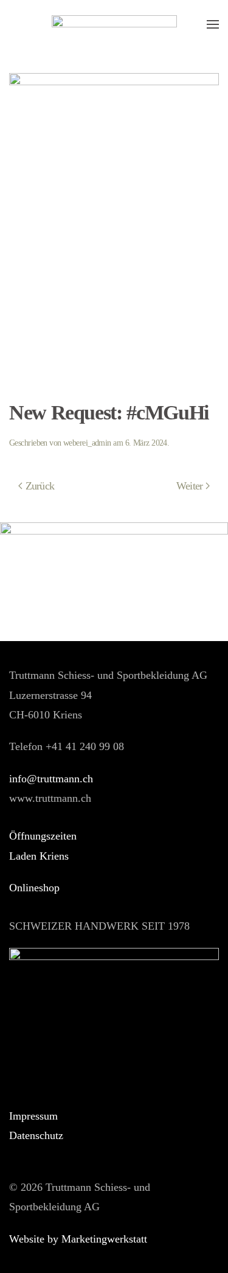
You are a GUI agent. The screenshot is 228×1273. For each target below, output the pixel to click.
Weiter (189, 486)
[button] (213, 24)
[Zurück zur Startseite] (114, 24)
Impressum (33, 1116)
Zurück (40, 486)
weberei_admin (87, 442)
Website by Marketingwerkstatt (78, 1239)
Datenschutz (36, 1135)
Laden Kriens (39, 856)
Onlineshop (34, 888)
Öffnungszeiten (43, 836)
